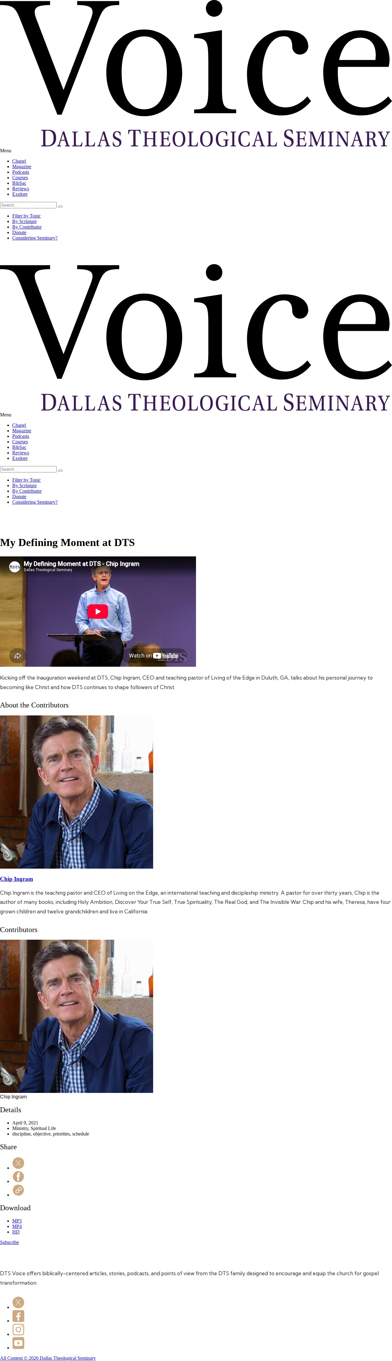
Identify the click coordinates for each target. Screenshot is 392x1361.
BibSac (19, 183)
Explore (20, 194)
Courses (20, 177)
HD (16, 1231)
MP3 (17, 1220)
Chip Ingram (16, 879)
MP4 (17, 1226)
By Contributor (27, 226)
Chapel (19, 161)
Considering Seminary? (35, 238)
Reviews (20, 188)
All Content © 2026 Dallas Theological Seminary (48, 1358)
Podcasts (20, 172)
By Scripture (24, 221)
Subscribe (9, 1242)
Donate (19, 232)
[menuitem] (202, 161)
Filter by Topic (26, 215)
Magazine (21, 166)
